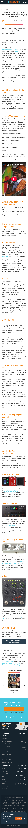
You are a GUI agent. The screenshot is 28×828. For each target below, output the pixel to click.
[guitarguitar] (14, 2)
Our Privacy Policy (6, 786)
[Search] (23, 2)
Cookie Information (6, 754)
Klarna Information (6, 759)
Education (4, 779)
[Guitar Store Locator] (14, 726)
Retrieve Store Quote (7, 749)
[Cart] (26, 2)
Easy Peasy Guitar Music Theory (11, 663)
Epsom (25, 744)
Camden (24, 739)
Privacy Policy (12, 712)
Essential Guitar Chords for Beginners (12, 665)
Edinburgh (23, 742)
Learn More (6, 822)
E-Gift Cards (5, 771)
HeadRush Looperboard (12, 158)
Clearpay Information (7, 762)
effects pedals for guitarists (9, 49)
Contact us (4, 738)
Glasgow (24, 747)
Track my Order (6, 746)
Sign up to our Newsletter (14, 709)
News (6, 9)
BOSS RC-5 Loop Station (11, 490)
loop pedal (18, 51)
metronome (5, 256)
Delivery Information (7, 741)
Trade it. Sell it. (5, 774)
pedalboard (19, 81)
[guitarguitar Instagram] (14, 717)
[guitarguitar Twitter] (10, 717)
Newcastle (23, 749)
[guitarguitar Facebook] (6, 717)
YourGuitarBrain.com (8, 661)
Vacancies (4, 788)
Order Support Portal (7, 743)
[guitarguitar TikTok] (17, 717)
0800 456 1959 (22, 768)
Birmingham (23, 736)
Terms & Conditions (7, 757)
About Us (4, 768)
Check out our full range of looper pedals (14, 641)
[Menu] (4, 2)
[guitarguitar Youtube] (21, 717)
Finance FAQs (5, 751)
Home (2, 9)
